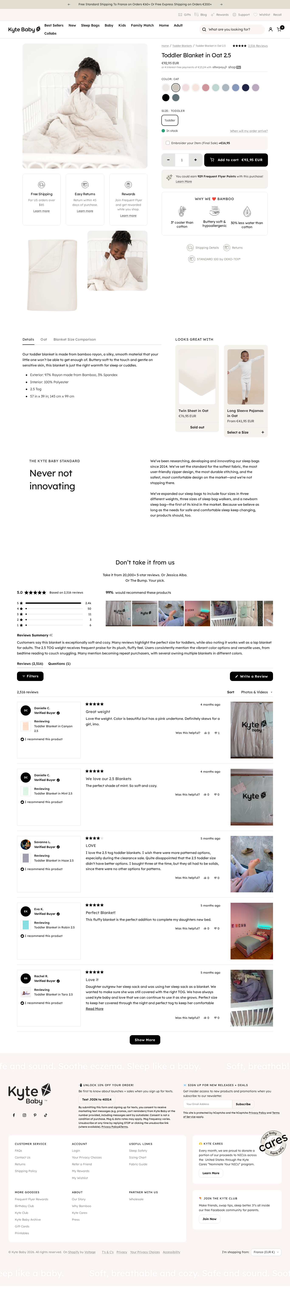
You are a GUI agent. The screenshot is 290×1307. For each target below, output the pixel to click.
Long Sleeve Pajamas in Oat (245, 413)
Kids (122, 25)
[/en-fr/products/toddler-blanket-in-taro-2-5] (255, 87)
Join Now (210, 1219)
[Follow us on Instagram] (24, 1115)
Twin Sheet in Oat (193, 411)
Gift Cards (22, 1226)
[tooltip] (50, 635)
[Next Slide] (269, 613)
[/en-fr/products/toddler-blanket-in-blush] (195, 87)
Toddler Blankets (182, 45)
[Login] (270, 29)
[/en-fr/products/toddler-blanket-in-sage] (215, 87)
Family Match (142, 25)
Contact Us (22, 1157)
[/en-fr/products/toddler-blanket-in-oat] (176, 87)
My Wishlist (80, 1178)
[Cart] (279, 29)
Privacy (122, 1252)
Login (76, 1151)
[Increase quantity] (195, 160)
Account (79, 1144)
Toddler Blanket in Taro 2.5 (53, 994)
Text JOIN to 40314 (96, 1099)
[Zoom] (140, 161)
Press (76, 1219)
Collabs (50, 33)
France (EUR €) (264, 1252)
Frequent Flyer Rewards (31, 1199)
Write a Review (256, 677)
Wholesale (136, 1199)
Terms (124, 1126)
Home (164, 25)
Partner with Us (143, 1192)
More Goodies (27, 1192)
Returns (237, 248)
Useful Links (140, 1144)
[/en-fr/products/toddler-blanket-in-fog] (225, 87)
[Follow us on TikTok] (45, 1115)
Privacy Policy (110, 1126)
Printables (22, 1233)
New (72, 25)
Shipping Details (207, 248)
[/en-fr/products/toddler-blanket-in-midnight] (166, 97)
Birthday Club (24, 1206)
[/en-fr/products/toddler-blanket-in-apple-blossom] (205, 87)
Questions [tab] (59, 664)
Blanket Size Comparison (74, 339)
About (77, 1192)
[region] (189, 613)
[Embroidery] (168, 143)
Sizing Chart (137, 1157)
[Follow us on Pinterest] (35, 1115)
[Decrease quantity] (168, 160)
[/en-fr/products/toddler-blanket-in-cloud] (166, 87)
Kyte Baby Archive (28, 1219)
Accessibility (171, 1252)
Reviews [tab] (30, 664)
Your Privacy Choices (87, 1157)
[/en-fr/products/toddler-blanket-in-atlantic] (176, 97)
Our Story (79, 1199)
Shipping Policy (26, 1171)
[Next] (221, 4)
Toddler (170, 120)
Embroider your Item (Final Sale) (200, 143)
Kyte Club (21, 1213)
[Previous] (69, 4)
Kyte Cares (79, 1213)
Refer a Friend (82, 1164)
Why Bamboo (81, 1206)
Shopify (73, 1252)
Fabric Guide (138, 1164)
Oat (44, 339)
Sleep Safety (138, 1151)
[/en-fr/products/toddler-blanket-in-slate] (235, 87)
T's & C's (108, 1252)
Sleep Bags (90, 25)
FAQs (18, 1151)
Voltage (90, 1252)
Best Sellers (53, 25)
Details (28, 339)
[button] (250, 46)
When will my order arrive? (249, 130)
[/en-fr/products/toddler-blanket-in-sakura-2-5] (186, 87)
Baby (109, 25)
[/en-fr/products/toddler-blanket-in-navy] (245, 87)
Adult (178, 25)
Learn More (184, 181)
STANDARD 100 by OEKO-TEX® (219, 259)
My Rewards (80, 1171)
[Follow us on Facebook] (13, 1115)
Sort (231, 692)
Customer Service (30, 1144)
